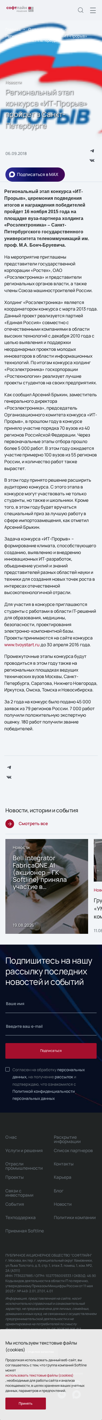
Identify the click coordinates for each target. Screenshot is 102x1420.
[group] (46, 886)
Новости (54, 29)
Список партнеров (73, 1150)
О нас (33, 29)
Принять (26, 1403)
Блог (58, 1191)
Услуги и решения (24, 1150)
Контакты (64, 1164)
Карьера (62, 1177)
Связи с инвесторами (19, 1193)
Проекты (14, 1177)
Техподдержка (20, 1217)
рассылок (64, 1076)
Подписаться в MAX (37, 174)
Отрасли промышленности (24, 1166)
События (14, 1204)
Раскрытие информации (67, 1139)
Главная (13, 29)
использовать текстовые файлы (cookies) (39, 1375)
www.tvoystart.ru (22, 644)
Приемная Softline (24, 1231)
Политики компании (75, 1217)
